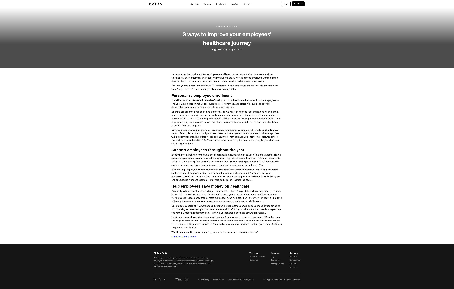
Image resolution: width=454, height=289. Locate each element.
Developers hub (277, 264)
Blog (272, 256)
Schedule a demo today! (183, 236)
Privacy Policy (203, 279)
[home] (155, 3)
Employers (220, 4)
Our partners (295, 260)
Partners (207, 4)
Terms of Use (218, 279)
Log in (286, 3)
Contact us (294, 267)
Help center (275, 260)
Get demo (298, 3)
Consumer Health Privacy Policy (241, 279)
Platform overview (257, 256)
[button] (195, 4)
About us (234, 4)
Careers (293, 264)
